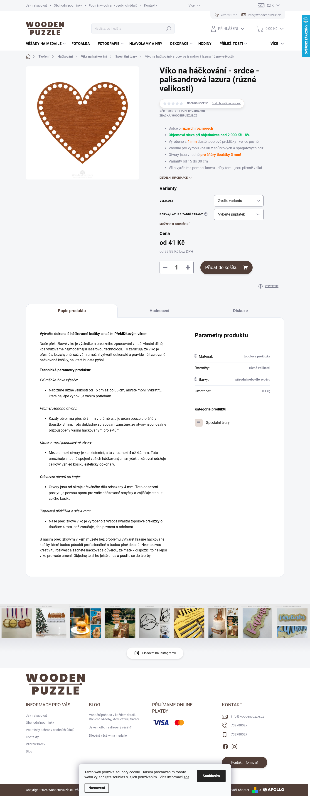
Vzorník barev (35, 744)
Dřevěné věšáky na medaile (108, 735)
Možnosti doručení (174, 224)
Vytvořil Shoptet (238, 790)
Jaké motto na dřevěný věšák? (110, 727)
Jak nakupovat (36, 5)
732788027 (239, 725)
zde (186, 777)
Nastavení (97, 788)
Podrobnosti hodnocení (226, 103)
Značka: (178, 115)
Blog (29, 751)
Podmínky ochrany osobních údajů (113, 5)
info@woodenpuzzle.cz (247, 716)
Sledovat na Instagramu (159, 653)
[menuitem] (46, 44)
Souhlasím (211, 776)
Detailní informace (174, 177)
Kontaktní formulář (244, 762)
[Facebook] (225, 746)
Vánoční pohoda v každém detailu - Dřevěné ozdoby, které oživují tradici (114, 717)
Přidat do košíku (221, 267)
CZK (270, 5)
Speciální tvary (218, 422)
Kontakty (150, 5)
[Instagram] (234, 746)
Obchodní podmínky (68, 5)
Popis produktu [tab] (72, 310)
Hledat (168, 28)
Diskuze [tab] (240, 310)
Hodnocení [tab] (159, 310)
